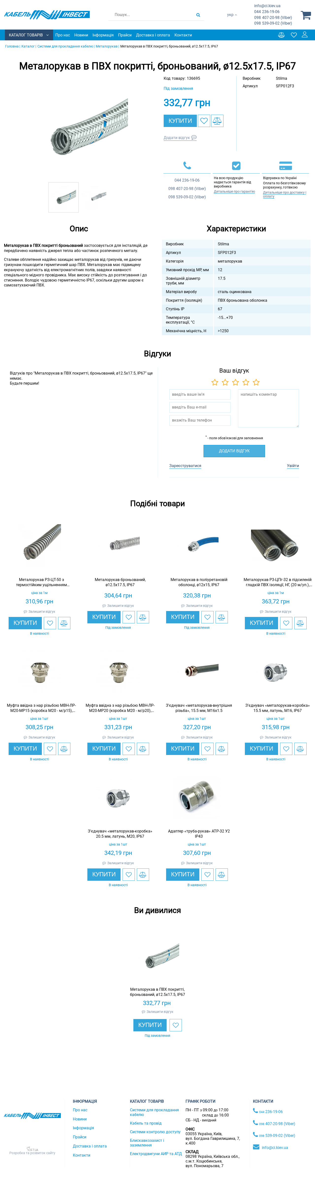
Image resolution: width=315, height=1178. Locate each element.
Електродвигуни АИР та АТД (156, 1153)
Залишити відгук (42, 611)
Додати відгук (177, 137)
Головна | (12, 46)
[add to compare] (217, 121)
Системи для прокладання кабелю (154, 1112)
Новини (81, 35)
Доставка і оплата (153, 35)
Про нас (62, 35)
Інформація (103, 35)
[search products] (198, 15)
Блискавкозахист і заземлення (147, 1142)
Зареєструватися (185, 465)
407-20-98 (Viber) (273, 17)
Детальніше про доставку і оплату (284, 194)
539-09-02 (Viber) (273, 23)
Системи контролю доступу (155, 1132)
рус (230, 19)
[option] (78, 129)
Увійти (293, 465)
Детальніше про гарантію (234, 191)
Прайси (125, 35)
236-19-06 (267, 11)
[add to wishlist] (204, 121)
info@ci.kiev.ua (275, 1147)
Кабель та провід (146, 1123)
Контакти (183, 35)
